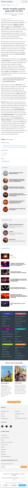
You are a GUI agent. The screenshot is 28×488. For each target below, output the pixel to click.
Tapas (16, 338)
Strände (16, 350)
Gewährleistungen (4, 418)
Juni (16, 4)
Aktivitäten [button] (7, 344)
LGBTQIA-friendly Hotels (20, 316)
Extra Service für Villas (6, 341)
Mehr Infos (13, 257)
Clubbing (3, 447)
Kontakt (16, 416)
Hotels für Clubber (18, 318)
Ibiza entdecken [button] (20, 344)
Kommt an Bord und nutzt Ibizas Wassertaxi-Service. (16, 173)
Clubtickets (4, 321)
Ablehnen (14, 485)
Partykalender (5, 316)
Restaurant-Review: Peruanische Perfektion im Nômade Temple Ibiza (17, 188)
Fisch (16, 334)
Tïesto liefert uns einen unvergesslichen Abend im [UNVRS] (18, 272)
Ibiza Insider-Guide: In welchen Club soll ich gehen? (17, 209)
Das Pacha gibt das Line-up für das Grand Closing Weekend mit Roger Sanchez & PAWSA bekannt (17, 180)
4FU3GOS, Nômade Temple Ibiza (16, 224)
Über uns (3, 413)
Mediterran (17, 331)
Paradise (5, 153)
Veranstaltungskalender (20, 355)
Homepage (3, 4)
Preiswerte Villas (5, 331)
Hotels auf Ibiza (4, 435)
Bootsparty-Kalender (6, 318)
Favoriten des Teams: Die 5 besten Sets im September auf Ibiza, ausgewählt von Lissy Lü (16, 201)
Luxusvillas (4, 338)
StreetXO (11, 231)
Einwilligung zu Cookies (19, 413)
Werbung (3, 416)
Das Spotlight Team (5, 411)
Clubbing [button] (7, 313)
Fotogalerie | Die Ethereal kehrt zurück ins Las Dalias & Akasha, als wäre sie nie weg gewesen (18, 264)
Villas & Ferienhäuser (5, 437)
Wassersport (4, 349)
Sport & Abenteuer (5, 351)
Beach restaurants (18, 341)
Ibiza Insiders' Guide (6, 325)
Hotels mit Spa (18, 323)
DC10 (4, 155)
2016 (13, 4)
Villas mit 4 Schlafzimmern (7, 336)
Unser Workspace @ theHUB (20, 418)
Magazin (9, 4)
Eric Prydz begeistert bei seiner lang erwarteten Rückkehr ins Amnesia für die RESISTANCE (18, 280)
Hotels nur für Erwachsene (20, 321)
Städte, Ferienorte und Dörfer (19, 348)
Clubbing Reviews (5, 161)
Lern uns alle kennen (14, 402)
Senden (24, 466)
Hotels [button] (20, 313)
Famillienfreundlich (6, 347)
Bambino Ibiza (12, 239)
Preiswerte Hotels (18, 325)
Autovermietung (18, 353)
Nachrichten (3, 454)
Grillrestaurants (18, 336)
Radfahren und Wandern (7, 356)
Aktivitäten (3, 451)
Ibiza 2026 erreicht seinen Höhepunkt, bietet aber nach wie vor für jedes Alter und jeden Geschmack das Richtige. (18, 296)
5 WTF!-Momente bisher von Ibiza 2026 (17, 304)
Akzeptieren (22, 485)
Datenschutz (17, 411)
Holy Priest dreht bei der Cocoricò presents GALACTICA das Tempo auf (18, 288)
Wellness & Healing (6, 354)
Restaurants (3, 449)
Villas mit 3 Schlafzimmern (7, 334)
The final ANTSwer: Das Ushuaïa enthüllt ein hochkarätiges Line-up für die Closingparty (17, 194)
